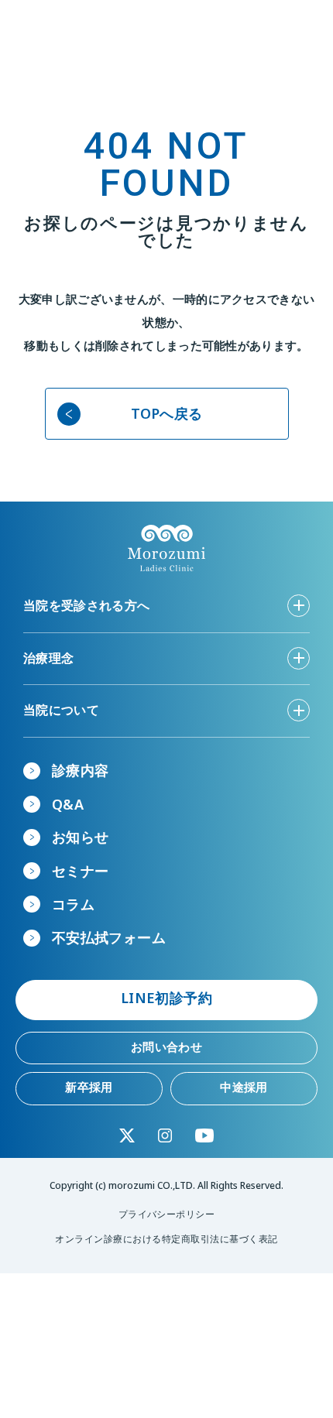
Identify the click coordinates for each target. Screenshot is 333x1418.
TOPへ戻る (167, 413)
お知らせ (80, 836)
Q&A (68, 804)
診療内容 (80, 770)
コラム (73, 904)
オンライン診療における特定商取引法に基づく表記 (166, 1238)
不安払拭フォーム (109, 937)
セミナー (80, 870)
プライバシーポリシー (166, 1214)
